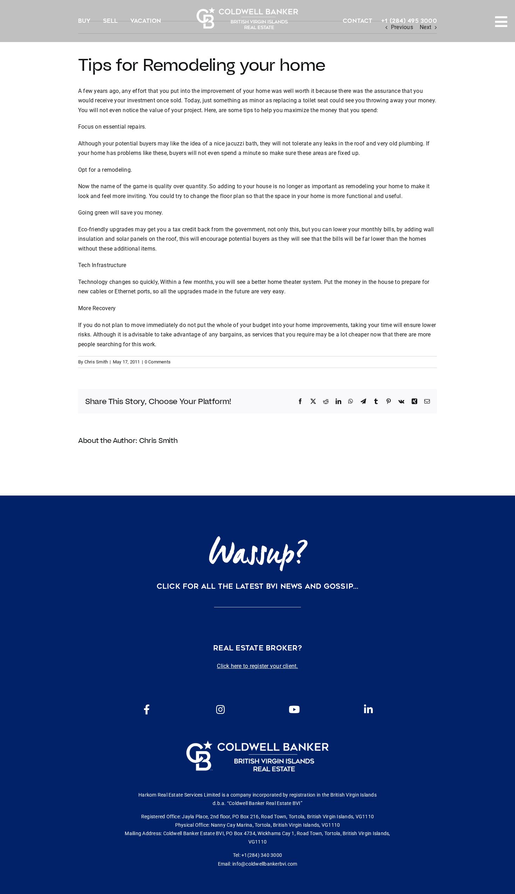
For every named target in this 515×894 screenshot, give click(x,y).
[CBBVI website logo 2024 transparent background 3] (247, 18)
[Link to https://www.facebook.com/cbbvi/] (147, 709)
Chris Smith (96, 361)
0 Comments (158, 361)
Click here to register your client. (257, 666)
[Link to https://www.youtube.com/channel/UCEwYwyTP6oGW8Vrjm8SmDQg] (294, 709)
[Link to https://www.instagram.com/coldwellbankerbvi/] (220, 709)
